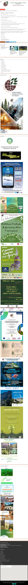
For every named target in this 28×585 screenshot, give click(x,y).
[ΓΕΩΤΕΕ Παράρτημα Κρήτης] (14, 4)
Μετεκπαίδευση (3, 67)
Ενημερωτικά (3, 64)
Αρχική (2, 10)
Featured (2, 60)
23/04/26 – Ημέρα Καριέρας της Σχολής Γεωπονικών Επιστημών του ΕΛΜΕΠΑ (13, 52)
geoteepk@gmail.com (18, 31)
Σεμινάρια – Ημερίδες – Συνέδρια (5, 71)
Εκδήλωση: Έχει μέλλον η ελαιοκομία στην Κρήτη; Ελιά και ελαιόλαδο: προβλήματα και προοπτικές (23, 53)
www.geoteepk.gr (6, 547)
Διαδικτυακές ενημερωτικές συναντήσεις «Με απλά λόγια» (5, 47)
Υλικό (2, 72)
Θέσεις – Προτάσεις (3, 65)
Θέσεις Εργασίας (3, 66)
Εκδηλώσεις (4, 10)
